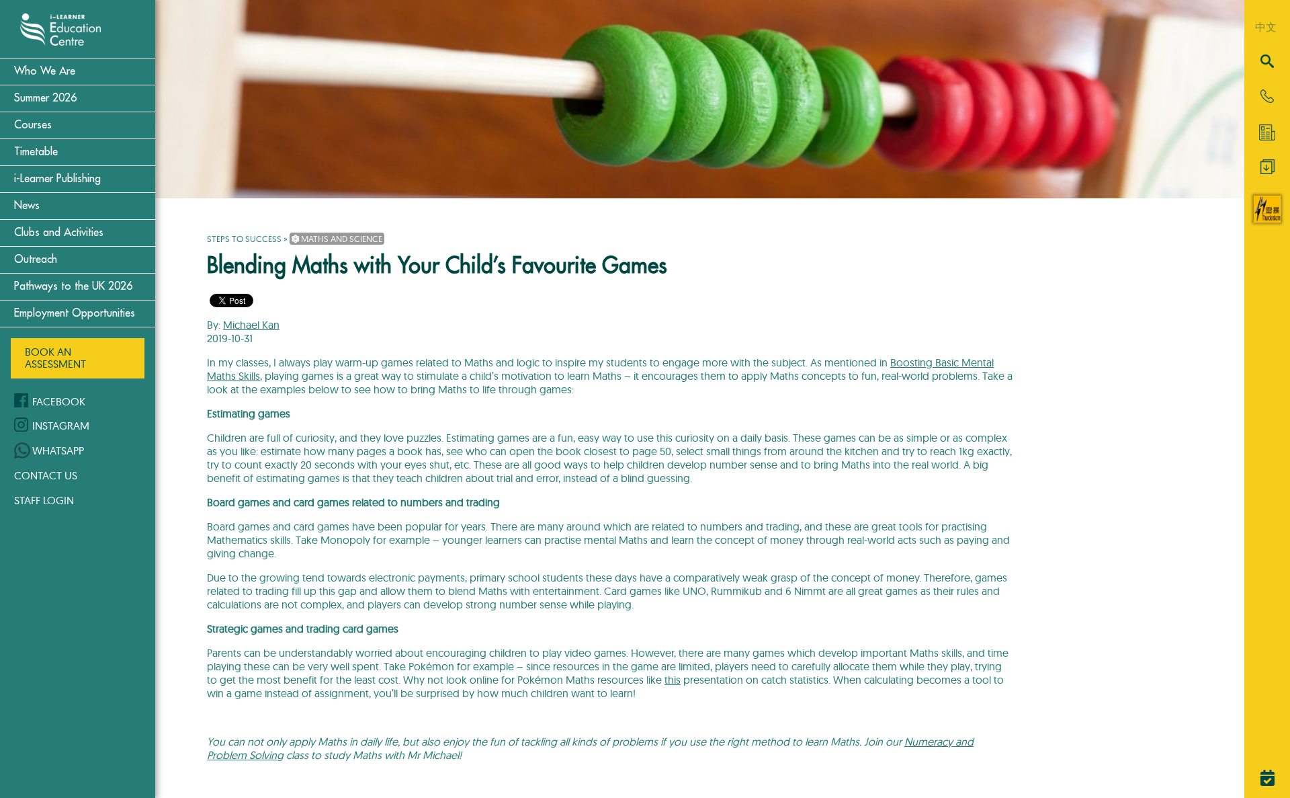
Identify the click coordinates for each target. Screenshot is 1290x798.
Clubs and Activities (58, 232)
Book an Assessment (55, 357)
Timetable (36, 152)
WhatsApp (58, 450)
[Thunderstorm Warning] (1267, 218)
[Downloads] (1267, 170)
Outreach (35, 259)
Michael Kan (251, 324)
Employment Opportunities (74, 313)
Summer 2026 (45, 98)
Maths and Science (340, 238)
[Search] (1267, 62)
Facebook (58, 401)
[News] (1267, 132)
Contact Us (45, 475)
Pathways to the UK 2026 (73, 286)
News (27, 205)
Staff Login (44, 500)
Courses (33, 125)
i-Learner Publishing (57, 178)
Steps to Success (244, 238)
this (672, 679)
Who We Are (44, 71)
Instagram (60, 425)
